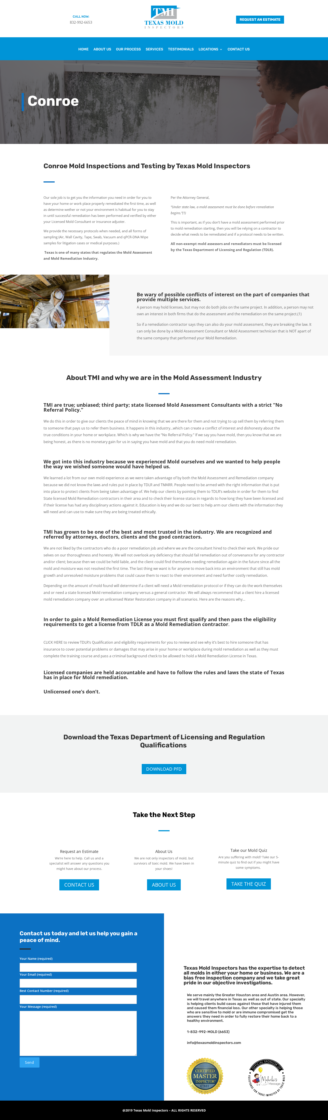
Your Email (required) (36, 974)
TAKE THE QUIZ (248, 883)
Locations (208, 49)
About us (102, 49)
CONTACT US (79, 884)
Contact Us (239, 49)
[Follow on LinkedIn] (253, 931)
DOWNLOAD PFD (164, 769)
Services (154, 49)
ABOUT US (164, 884)
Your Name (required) (36, 958)
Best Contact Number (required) (44, 991)
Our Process (128, 49)
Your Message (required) (38, 1006)
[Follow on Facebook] (239, 931)
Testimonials (181, 49)
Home (83, 49)
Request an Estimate (260, 19)
